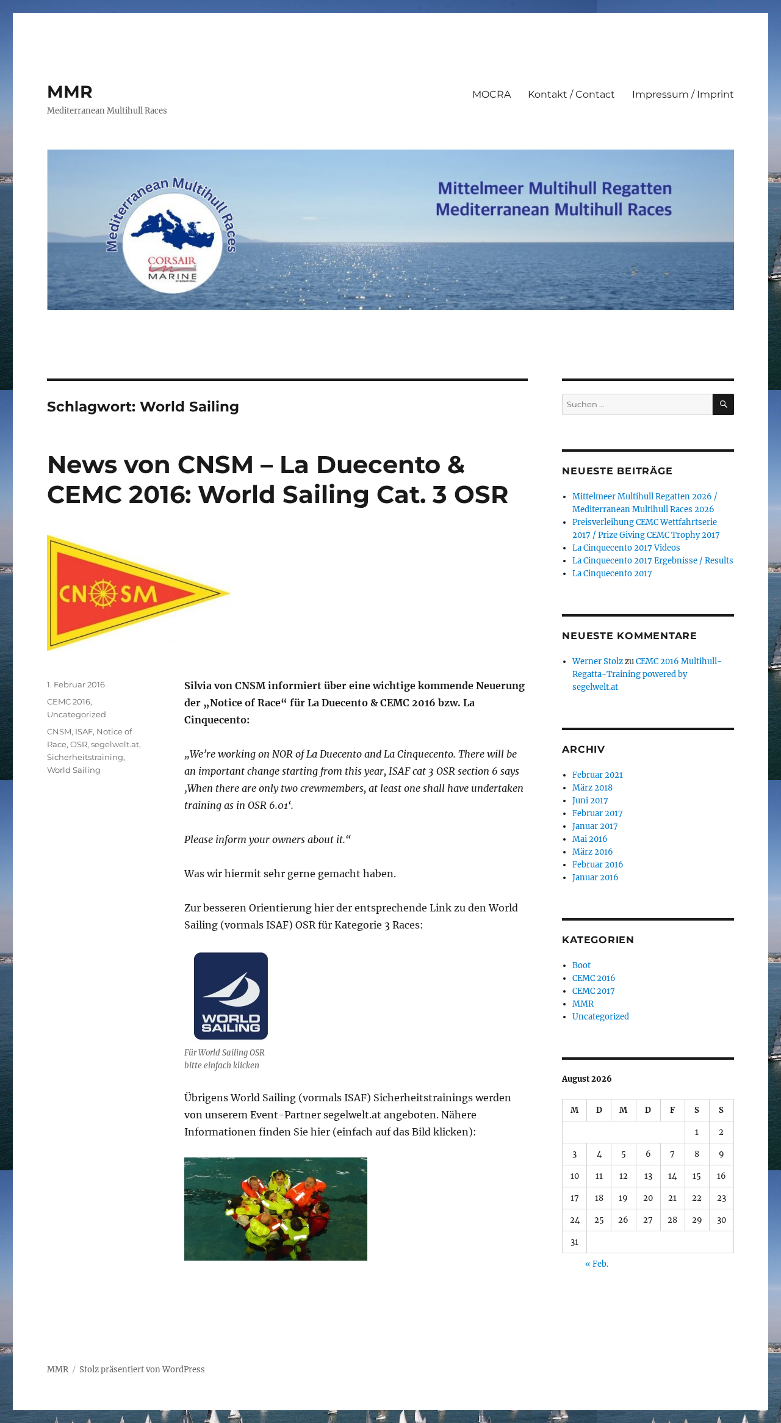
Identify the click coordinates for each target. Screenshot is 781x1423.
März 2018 (592, 788)
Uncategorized (76, 714)
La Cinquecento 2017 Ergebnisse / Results (652, 561)
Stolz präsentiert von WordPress (142, 1369)
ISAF (84, 731)
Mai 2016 (590, 839)
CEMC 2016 (68, 701)
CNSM (59, 731)
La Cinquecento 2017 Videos (626, 548)
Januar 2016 (595, 877)
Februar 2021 (597, 775)
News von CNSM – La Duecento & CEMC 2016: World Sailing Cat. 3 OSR (277, 479)
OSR (78, 744)
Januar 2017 (595, 826)
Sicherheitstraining (85, 757)
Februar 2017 (597, 813)
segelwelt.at (115, 744)
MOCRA (491, 94)
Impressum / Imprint (683, 94)
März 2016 (592, 852)
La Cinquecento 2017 (612, 573)
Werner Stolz (597, 661)
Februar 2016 (598, 865)
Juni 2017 (590, 800)
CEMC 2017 (593, 991)
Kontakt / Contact (571, 94)
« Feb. (596, 1264)
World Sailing (74, 770)
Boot (581, 965)
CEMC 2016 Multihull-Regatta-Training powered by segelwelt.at (647, 674)
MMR (70, 91)
